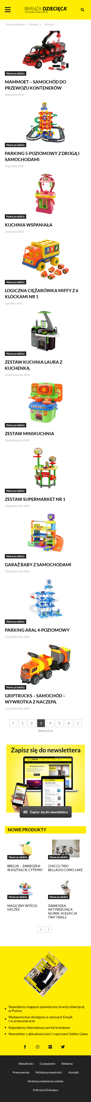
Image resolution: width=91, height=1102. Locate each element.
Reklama (67, 1063)
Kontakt (73, 1072)
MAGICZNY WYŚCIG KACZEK (22, 908)
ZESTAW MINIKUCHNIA (29, 433)
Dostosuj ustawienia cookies (45, 1081)
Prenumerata (21, 1072)
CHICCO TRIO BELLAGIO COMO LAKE (65, 868)
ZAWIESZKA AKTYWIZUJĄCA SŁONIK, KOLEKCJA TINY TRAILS (62, 911)
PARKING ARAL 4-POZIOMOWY (37, 630)
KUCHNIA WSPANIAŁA (28, 224)
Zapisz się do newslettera (49, 812)
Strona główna (15, 24)
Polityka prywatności (49, 1072)
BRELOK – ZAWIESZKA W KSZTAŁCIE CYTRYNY (25, 868)
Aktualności (25, 1063)
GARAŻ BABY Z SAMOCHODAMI (38, 564)
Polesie (33, 24)
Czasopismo (47, 1063)
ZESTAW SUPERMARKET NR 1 (35, 499)
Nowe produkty (15, 73)
